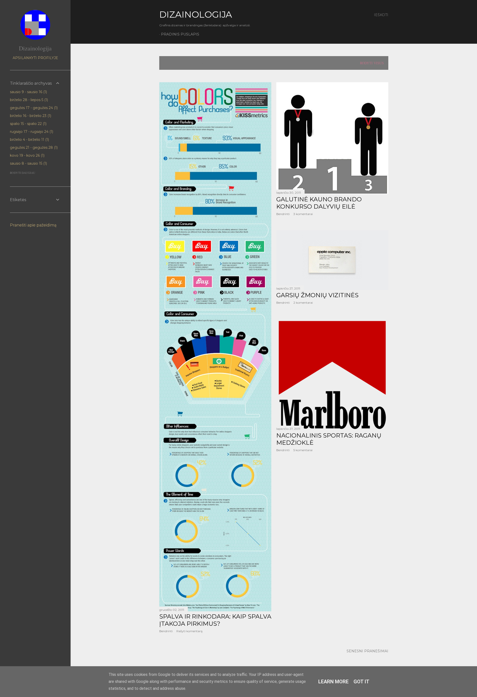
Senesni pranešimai (367, 651)
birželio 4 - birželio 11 (29, 139)
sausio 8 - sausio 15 (28, 163)
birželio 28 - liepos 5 (28, 100)
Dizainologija (35, 48)
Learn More (333, 682)
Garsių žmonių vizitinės (317, 295)
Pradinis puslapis (180, 34)
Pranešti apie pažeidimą (33, 225)
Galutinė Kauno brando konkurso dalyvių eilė (319, 203)
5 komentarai (303, 450)
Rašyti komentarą (189, 631)
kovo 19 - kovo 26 (26, 155)
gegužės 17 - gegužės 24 (33, 108)
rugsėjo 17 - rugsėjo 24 (31, 131)
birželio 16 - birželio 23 (30, 115)
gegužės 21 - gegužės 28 (33, 147)
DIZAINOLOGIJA (195, 14)
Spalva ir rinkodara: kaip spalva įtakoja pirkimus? (215, 620)
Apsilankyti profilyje (35, 58)
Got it (361, 682)
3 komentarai (303, 214)
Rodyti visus (372, 63)
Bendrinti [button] (166, 631)
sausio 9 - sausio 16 (28, 92)
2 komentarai (303, 302)
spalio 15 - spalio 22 (27, 123)
